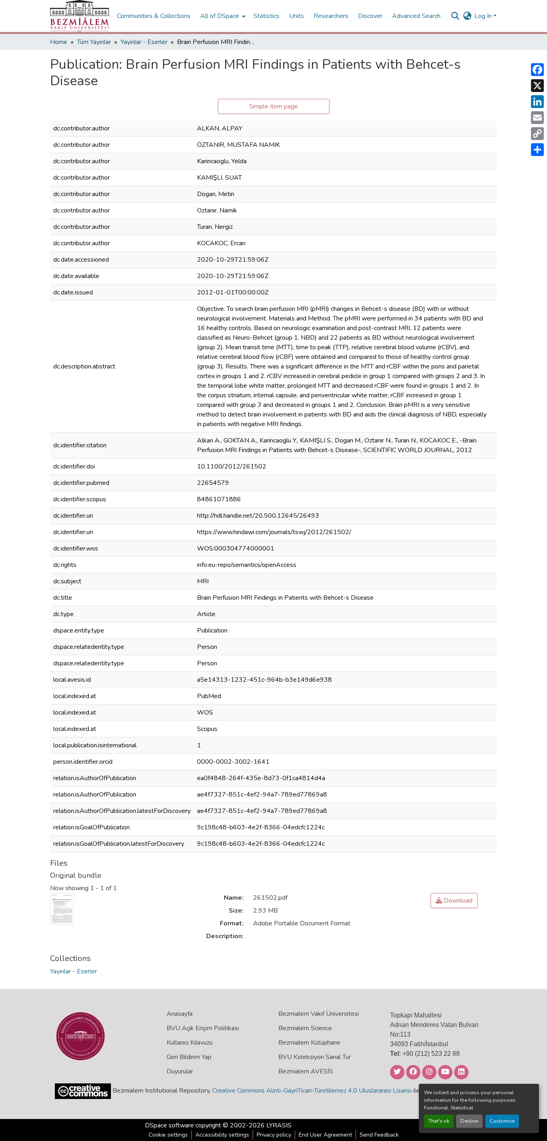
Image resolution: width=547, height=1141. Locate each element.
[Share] (537, 150)
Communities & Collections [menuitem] (154, 16)
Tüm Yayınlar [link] (94, 42)
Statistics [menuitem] (266, 16)
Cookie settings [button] (168, 1135)
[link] (454, 900)
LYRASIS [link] (279, 1125)
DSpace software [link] (169, 1125)
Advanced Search (416, 16)
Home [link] (58, 42)
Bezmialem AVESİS (305, 1071)
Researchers (331, 16)
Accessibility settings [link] (222, 1135)
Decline (469, 1121)
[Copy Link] (537, 134)
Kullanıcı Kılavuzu (190, 1042)
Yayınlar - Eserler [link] (144, 42)
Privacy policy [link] (274, 1135)
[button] (79, 16)
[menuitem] (222, 16)
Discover (370, 16)
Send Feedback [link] (379, 1135)
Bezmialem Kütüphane (309, 1042)
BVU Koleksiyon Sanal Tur (314, 1057)
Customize (502, 1121)
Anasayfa (180, 1014)
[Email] (537, 118)
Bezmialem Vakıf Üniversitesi (318, 1014)
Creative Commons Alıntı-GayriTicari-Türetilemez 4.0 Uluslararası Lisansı (312, 1090)
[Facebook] (537, 70)
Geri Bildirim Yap (189, 1057)
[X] (537, 86)
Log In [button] (484, 16)
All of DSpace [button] (219, 16)
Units (296, 16)
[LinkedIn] (537, 102)
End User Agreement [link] (325, 1135)
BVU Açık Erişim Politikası (203, 1028)
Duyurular (180, 1071)
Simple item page (273, 106)
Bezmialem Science (305, 1028)
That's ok (438, 1121)
